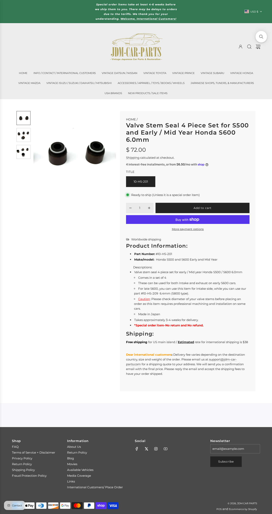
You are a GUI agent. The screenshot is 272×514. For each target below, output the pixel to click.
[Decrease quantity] (130, 208)
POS (219, 509)
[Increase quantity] (149, 208)
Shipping (132, 158)
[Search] (249, 46)
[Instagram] (156, 448)
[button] (43, 152)
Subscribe (226, 461)
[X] (146, 448)
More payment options (188, 229)
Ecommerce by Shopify (243, 509)
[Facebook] (136, 448)
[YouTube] (165, 448)
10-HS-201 (141, 181)
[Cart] (258, 46)
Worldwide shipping (146, 239)
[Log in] (240, 46)
